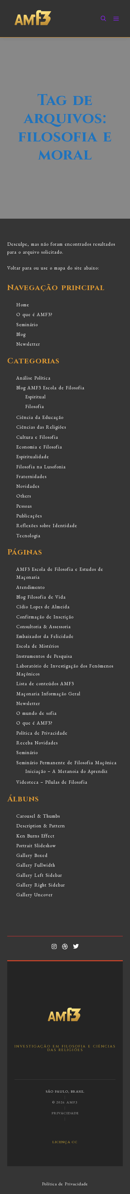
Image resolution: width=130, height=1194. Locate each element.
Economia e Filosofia (39, 447)
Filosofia (34, 406)
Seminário (27, 325)
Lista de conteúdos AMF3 (45, 684)
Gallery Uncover (34, 895)
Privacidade (65, 1113)
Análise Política (33, 378)
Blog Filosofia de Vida (41, 597)
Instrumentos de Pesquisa (44, 656)
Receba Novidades (37, 743)
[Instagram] (54, 946)
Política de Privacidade (42, 733)
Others (23, 496)
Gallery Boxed (32, 855)
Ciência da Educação (40, 417)
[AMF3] (33, 18)
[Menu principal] (116, 18)
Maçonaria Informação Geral (48, 694)
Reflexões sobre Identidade (46, 525)
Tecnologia (28, 536)
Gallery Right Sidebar (40, 885)
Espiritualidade (32, 457)
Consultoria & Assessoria (43, 627)
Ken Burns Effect (35, 836)
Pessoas (24, 506)
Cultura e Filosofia (37, 437)
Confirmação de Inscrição (45, 617)
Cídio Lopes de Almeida (43, 607)
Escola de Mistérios (37, 646)
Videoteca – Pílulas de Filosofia (51, 782)
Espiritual (35, 397)
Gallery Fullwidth (35, 865)
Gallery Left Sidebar (39, 875)
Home (22, 305)
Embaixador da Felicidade (45, 636)
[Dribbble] (65, 946)
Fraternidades (31, 476)
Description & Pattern (40, 826)
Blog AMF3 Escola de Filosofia (50, 388)
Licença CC (65, 1141)
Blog (21, 334)
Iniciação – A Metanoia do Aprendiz (66, 771)
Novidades (27, 486)
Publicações (29, 516)
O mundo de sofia (36, 713)
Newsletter (28, 344)
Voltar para (19, 268)
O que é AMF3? (34, 314)
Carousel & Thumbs (38, 816)
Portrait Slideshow (36, 846)
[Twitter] (76, 946)
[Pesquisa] (103, 18)
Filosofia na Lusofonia (41, 467)
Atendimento (30, 587)
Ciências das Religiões (41, 427)
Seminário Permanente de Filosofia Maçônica (66, 763)
